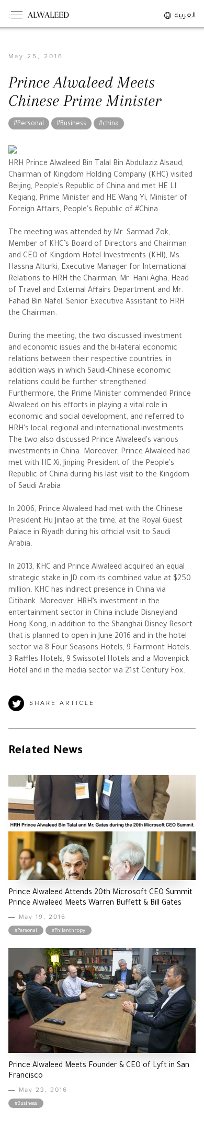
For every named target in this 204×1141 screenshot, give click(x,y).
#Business (71, 124)
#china (109, 124)
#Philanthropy (68, 931)
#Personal (29, 124)
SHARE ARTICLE (62, 703)
